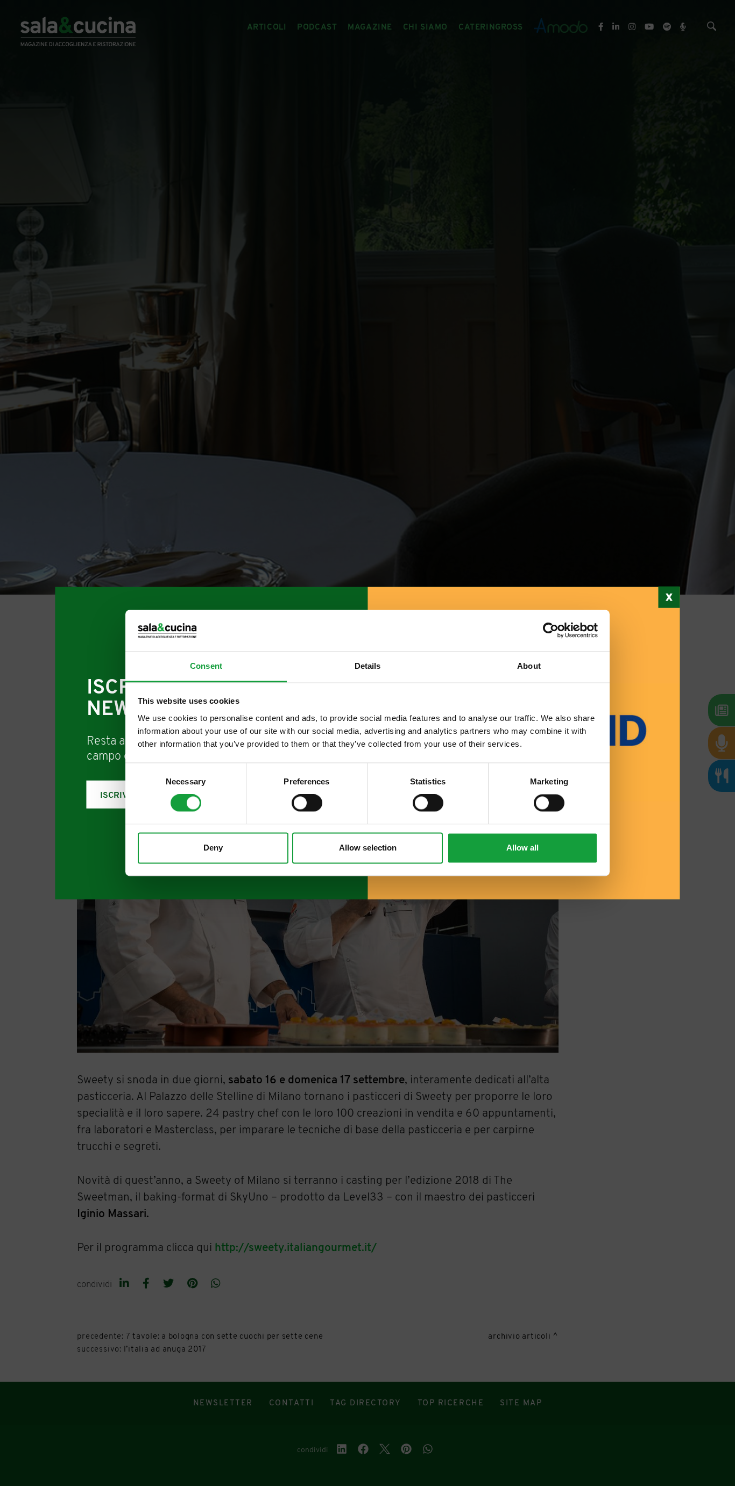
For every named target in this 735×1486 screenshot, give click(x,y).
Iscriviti (119, 795)
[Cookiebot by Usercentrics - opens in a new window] (551, 631)
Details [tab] (368, 665)
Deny (213, 847)
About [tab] (529, 665)
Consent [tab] (206, 665)
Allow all (522, 847)
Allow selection (368, 847)
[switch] (307, 803)
